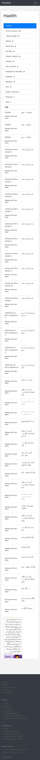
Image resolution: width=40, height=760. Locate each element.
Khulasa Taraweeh (11, 713)
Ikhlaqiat (10, 77)
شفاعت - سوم (26, 112)
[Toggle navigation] (35, 3)
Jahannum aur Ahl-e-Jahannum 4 (11, 315)
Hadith (6, 685)
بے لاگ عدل (25, 588)
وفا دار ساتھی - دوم (28, 567)
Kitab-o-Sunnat (12, 92)
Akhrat (9, 41)
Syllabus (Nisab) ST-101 (13, 739)
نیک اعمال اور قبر (27, 537)
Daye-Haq (11, 46)
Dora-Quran (8, 711)
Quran (6, 682)
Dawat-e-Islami (13, 56)
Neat (8, 102)
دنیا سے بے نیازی (26, 380)
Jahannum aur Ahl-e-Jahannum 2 (11, 350)
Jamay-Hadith (12, 36)
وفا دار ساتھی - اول (28, 472)
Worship (10, 51)
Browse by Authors (11, 731)
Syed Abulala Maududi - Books (15, 750)
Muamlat (10, 82)
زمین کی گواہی (26, 608)
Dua (8, 87)
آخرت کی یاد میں (27, 557)
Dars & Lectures (10, 687)
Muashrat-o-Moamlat (15, 71)
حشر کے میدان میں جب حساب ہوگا (27, 496)
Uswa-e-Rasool (13, 31)
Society (10, 61)
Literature (7, 690)
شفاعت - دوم (26, 137)
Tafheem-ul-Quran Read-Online (16, 718)
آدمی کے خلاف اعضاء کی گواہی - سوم (27, 579)
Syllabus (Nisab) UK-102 (13, 736)
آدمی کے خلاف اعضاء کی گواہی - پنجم (27, 517)
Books (6, 729)
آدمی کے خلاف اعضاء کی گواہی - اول (27, 392)
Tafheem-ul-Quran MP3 (13, 716)
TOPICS (9, 26)
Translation (8, 708)
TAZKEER (6, 3)
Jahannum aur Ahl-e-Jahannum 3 (11, 332)
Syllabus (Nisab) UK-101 (13, 734)
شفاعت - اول (26, 125)
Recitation (7, 706)
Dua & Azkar (8, 692)
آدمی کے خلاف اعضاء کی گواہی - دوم (27, 484)
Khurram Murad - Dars (12, 752)
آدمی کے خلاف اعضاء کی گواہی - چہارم (27, 433)
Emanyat (10, 97)
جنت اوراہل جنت (27, 149)
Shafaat (8, 112)
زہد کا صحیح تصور (27, 421)
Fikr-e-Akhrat (12, 66)
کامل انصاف (25, 547)
